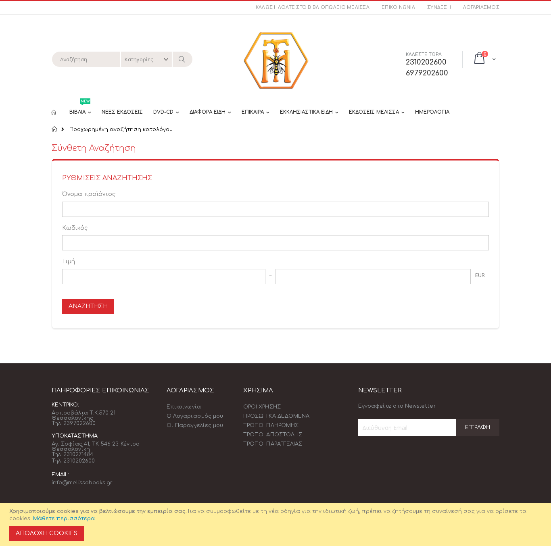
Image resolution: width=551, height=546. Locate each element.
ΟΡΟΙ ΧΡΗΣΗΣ (262, 407)
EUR (480, 275)
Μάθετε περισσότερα (64, 518)
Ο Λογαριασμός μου (195, 416)
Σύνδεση (439, 7)
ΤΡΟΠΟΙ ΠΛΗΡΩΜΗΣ (270, 425)
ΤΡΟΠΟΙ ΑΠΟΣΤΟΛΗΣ (272, 435)
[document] (276, 524)
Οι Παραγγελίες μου (195, 425)
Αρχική (55, 129)
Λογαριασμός (481, 7)
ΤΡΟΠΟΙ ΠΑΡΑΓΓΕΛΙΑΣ (272, 444)
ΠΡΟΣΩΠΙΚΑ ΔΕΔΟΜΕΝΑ (276, 416)
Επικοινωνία (398, 7)
